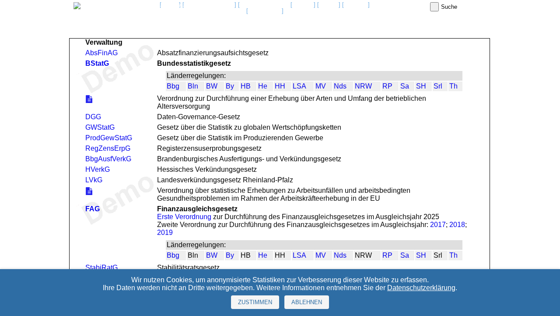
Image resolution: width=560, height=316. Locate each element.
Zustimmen (255, 302)
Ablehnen (306, 302)
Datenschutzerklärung (421, 287)
